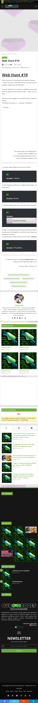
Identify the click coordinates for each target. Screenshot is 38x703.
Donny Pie (6, 64)
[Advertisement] (19, 30)
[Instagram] (23, 318)
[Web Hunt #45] (28, 337)
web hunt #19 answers (19, 282)
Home (5, 54)
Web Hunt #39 (5, 371)
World (20, 691)
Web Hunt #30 (24, 371)
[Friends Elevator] (6, 585)
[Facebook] (15, 318)
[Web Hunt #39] (9, 360)
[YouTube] (20, 318)
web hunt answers (19, 286)
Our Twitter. (6, 594)
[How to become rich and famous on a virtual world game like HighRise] (7, 458)
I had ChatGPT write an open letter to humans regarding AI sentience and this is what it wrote (24, 435)
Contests (14, 54)
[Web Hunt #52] (9, 337)
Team (16, 691)
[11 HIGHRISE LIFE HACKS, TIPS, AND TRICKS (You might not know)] (7, 448)
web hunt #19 (28, 278)
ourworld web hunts (12, 278)
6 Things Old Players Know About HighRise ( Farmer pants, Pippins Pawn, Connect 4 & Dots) (23, 476)
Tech (24, 691)
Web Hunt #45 (24, 347)
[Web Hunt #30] (28, 360)
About (12, 691)
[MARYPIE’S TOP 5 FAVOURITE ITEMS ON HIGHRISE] (31, 556)
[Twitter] (18, 318)
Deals (9, 54)
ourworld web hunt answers (19, 275)
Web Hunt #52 (5, 347)
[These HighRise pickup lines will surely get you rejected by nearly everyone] (7, 553)
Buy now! (29, 691)
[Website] (13, 318)
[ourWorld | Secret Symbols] (6, 575)
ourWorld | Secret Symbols (20, 571)
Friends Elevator (17, 581)
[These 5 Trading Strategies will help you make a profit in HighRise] (7, 467)
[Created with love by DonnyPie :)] (11, 6)
